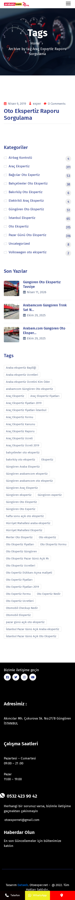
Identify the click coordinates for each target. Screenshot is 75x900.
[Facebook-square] (7, 677)
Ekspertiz (47, 459)
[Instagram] (24, 677)
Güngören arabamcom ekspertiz (27, 473)
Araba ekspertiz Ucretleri (22, 374)
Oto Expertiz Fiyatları (19, 579)
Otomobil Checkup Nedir (22, 608)
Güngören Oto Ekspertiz (21, 502)
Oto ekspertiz (47, 537)
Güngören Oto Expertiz (20, 509)
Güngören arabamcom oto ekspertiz (29, 480)
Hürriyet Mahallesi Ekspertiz (24, 530)
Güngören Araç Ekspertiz (22, 488)
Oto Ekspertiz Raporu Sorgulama (31, 114)
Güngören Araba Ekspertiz (23, 466)
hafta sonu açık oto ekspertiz (25, 516)
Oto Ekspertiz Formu (53, 544)
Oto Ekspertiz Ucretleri (20, 565)
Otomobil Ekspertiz (18, 615)
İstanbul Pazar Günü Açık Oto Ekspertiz (31, 636)
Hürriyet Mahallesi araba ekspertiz (28, 523)
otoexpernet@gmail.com (21, 820)
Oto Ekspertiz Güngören (21, 551)
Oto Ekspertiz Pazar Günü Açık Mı (27, 558)
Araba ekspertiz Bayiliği (21, 367)
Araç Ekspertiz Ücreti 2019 (22, 445)
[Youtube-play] (32, 677)
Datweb (23, 885)
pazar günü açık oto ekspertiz (25, 622)
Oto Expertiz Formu (18, 594)
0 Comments (57, 104)
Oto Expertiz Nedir (49, 594)
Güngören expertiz (50, 495)
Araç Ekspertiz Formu (19, 417)
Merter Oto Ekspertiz (19, 537)
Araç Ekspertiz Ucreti (19, 438)
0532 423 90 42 (22, 796)
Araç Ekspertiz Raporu (20, 431)
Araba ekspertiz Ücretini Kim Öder (28, 382)
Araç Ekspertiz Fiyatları (44, 396)
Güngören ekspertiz (19, 495)
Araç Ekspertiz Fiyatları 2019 (24, 403)
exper (37, 103)
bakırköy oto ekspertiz (20, 459)
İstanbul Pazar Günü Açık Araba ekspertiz (32, 629)
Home (35, 43)
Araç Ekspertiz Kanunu (20, 424)
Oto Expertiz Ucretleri (20, 601)
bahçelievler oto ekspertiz (23, 452)
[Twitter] (15, 677)
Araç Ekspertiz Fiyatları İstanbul (26, 410)
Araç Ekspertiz (15, 396)
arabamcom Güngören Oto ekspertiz (29, 389)
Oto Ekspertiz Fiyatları (20, 544)
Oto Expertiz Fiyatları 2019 (22, 586)
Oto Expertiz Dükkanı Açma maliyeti (29, 572)
